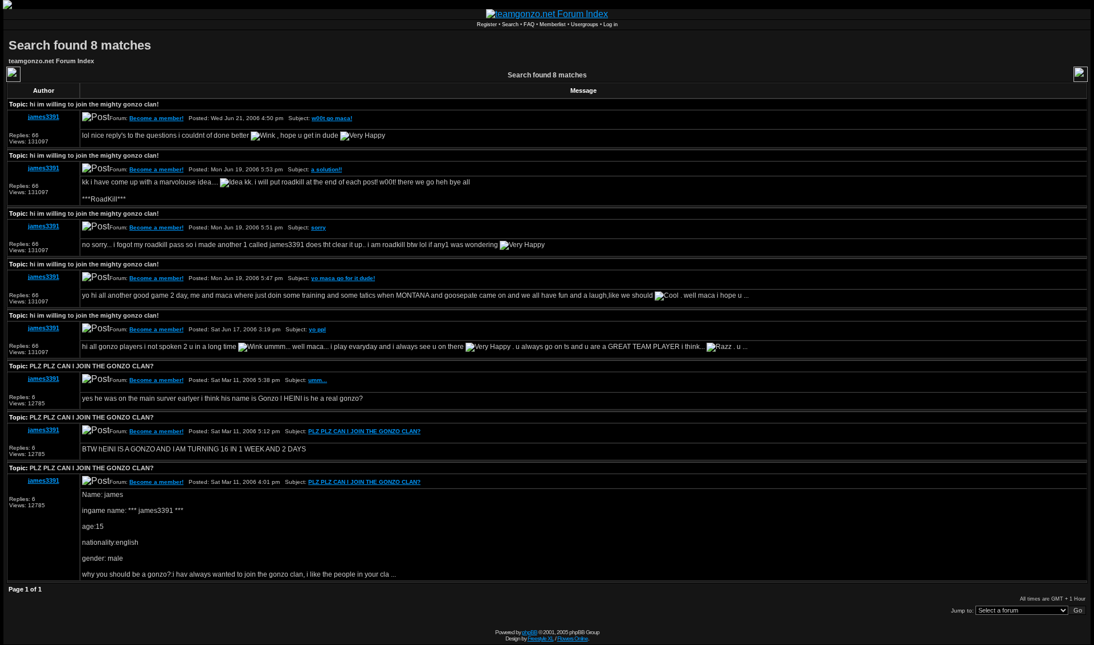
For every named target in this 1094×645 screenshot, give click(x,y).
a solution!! (326, 169)
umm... (317, 380)
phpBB (529, 632)
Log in (610, 24)
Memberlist (553, 24)
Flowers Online (572, 638)
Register (487, 24)
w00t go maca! (332, 118)
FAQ (529, 24)
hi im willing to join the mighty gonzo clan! (94, 104)
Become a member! (156, 118)
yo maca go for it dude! (343, 278)
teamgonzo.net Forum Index (51, 60)
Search (510, 24)
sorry (318, 227)
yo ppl (317, 329)
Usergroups (584, 24)
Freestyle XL (541, 638)
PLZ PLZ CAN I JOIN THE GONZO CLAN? (92, 366)
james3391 (43, 116)
